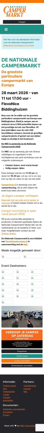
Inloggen (22, 22)
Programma (22, 351)
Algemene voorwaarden (14, 409)
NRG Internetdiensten (30, 425)
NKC (25, 244)
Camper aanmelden (22, 361)
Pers (5, 388)
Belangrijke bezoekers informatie (19, 45)
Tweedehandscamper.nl (16, 241)
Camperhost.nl (8, 184)
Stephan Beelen (8, 233)
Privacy (6, 415)
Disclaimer (8, 412)
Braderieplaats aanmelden (22, 365)
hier (13, 200)
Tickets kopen (22, 356)
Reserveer (6, 200)
